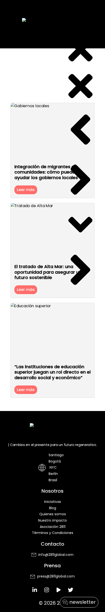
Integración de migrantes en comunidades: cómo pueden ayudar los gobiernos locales (46, 172)
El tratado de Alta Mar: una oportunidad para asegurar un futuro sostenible (48, 271)
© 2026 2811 (52, 603)
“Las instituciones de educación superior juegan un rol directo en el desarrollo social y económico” (52, 372)
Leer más (26, 189)
